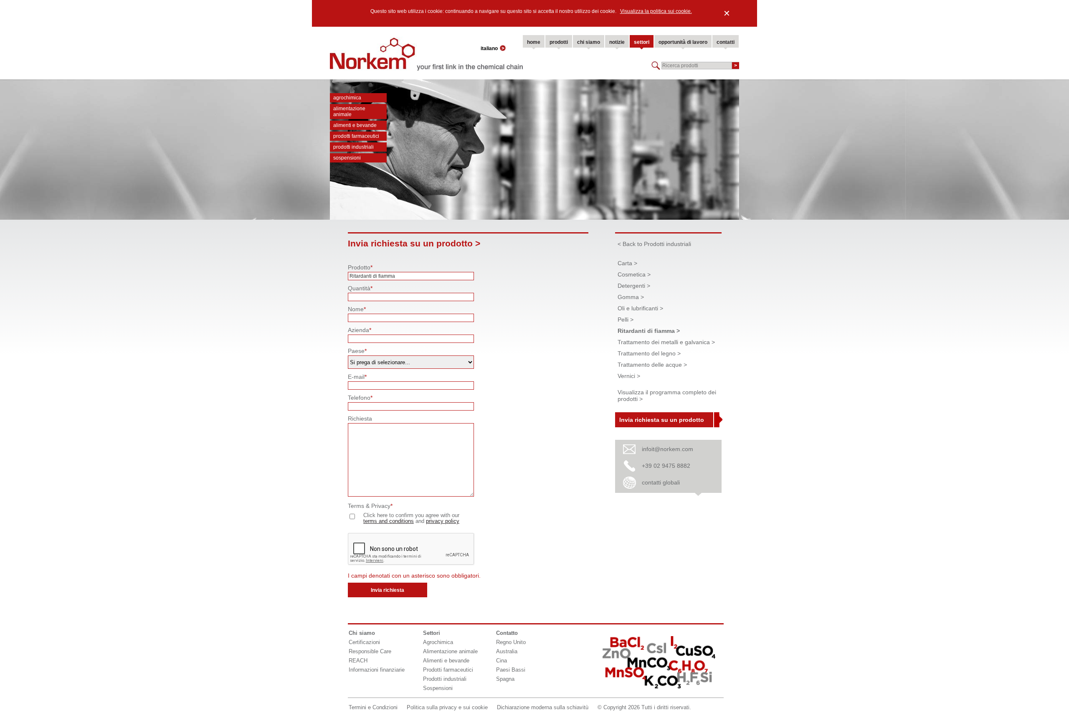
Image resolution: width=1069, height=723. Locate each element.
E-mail (357, 376)
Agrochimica (347, 98)
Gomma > (631, 297)
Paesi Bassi (510, 670)
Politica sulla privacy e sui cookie (447, 707)
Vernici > (629, 376)
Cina (501, 660)
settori (641, 42)
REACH (358, 660)
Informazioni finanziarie (377, 670)
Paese (357, 351)
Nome (357, 309)
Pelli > (625, 319)
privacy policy (442, 521)
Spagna (505, 679)
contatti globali (661, 482)
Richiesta (360, 418)
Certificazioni (364, 642)
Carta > (627, 263)
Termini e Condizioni (373, 707)
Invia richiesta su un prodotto (661, 419)
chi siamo (588, 42)
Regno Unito (511, 642)
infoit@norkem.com (667, 449)
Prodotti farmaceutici (356, 136)
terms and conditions (388, 521)
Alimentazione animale (349, 111)
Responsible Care (370, 651)
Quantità (360, 288)
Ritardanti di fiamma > (649, 330)
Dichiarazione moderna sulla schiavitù (542, 707)
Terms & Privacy (370, 505)
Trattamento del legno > (649, 353)
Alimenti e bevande (355, 125)
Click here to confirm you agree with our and (411, 518)
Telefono (360, 397)
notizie (617, 42)
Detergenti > (634, 285)
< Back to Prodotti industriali (654, 244)
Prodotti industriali (353, 147)
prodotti (559, 42)
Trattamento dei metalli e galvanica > (666, 342)
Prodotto (360, 267)
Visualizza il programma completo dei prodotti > (667, 395)
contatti (726, 42)
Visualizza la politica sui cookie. (656, 11)
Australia (506, 651)
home (533, 42)
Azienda (359, 330)
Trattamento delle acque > (652, 364)
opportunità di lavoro (683, 42)
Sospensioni (347, 158)
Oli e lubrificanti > (640, 308)
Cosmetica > (634, 274)
